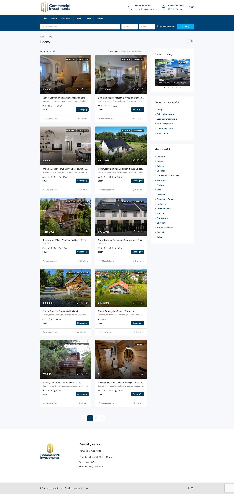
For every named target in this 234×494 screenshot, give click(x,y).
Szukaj (185, 26)
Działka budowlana (166, 114)
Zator (159, 237)
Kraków (160, 185)
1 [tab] (165, 87)
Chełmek (161, 171)
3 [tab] (174, 87)
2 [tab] (169, 87)
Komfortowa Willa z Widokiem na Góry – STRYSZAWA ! (69, 240)
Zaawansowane (167, 26)
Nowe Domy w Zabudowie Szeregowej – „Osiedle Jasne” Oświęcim (130, 240)
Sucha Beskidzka (165, 227)
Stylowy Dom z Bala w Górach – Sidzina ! (62, 382)
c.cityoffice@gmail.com (146, 9)
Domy (159, 109)
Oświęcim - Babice (166, 199)
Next (186, 72)
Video (89, 19)
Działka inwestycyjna (167, 119)
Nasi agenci (66, 19)
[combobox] (129, 26)
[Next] (102, 418)
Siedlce (160, 213)
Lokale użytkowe (165, 128)
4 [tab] (178, 87)
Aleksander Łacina (52, 119)
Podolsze (161, 204)
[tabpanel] (172, 72)
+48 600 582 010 (143, 5)
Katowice (161, 180)
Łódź (159, 190)
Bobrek (160, 166)
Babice (160, 161)
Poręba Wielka (164, 208)
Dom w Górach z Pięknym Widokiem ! (60, 311)
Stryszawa (162, 223)
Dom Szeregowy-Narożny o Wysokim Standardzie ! (122, 98)
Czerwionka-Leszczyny (168, 175)
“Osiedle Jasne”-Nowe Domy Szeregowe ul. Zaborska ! (69, 169)
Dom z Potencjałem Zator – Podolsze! (116, 311)
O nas (44, 19)
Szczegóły (82, 109)
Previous (158, 72)
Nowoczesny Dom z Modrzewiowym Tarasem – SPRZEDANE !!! (128, 382)
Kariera (79, 19)
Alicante (161, 156)
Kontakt (99, 19)
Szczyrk (160, 232)
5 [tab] (182, 87)
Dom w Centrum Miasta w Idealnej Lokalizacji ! (65, 98)
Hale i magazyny (165, 123)
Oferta (54, 19)
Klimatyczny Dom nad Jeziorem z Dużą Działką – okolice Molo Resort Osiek (134, 169)
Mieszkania (162, 133)
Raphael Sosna (106, 332)
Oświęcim (161, 194)
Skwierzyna (162, 218)
